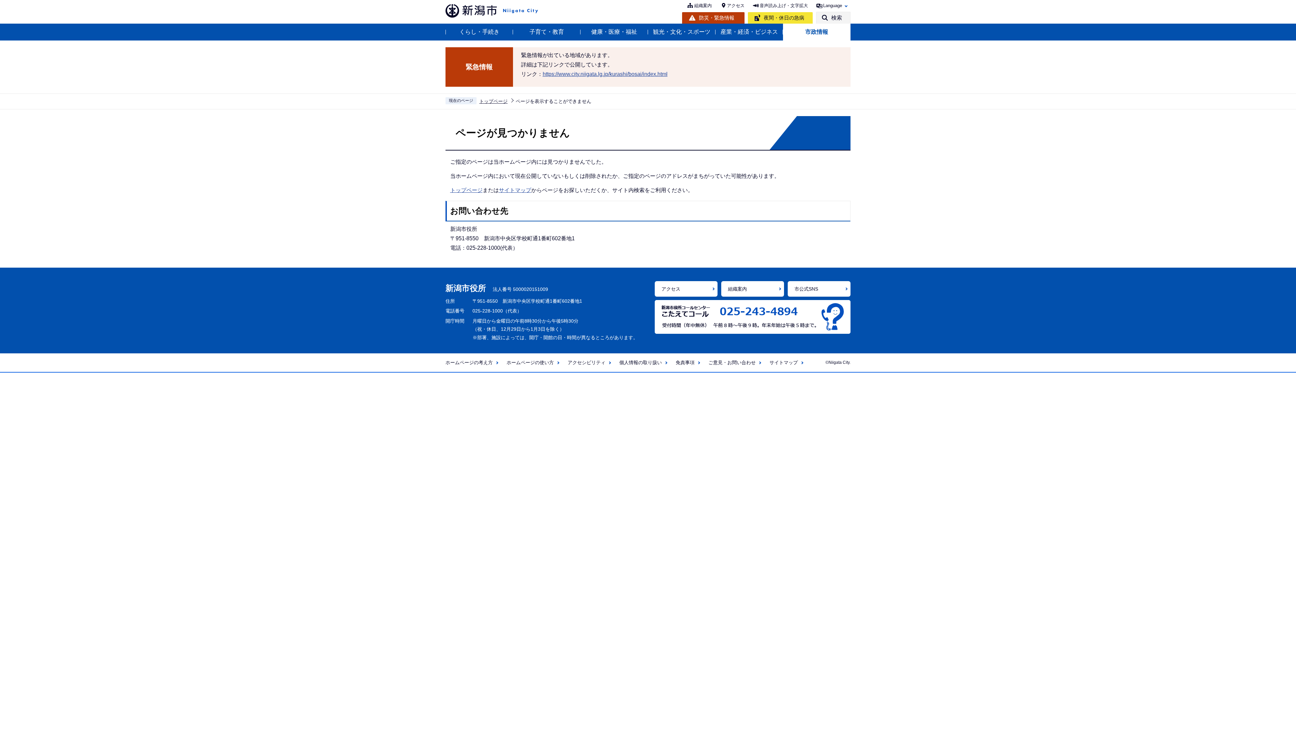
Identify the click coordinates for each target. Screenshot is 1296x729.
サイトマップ (515, 190)
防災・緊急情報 (716, 18)
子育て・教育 (547, 32)
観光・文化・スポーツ (681, 32)
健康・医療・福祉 (614, 32)
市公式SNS (806, 289)
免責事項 (685, 362)
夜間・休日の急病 (784, 18)
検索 (836, 18)
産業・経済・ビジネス (749, 32)
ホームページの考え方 (469, 362)
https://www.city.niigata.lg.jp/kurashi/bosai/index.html (605, 74)
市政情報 (816, 32)
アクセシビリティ (586, 362)
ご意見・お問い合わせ (732, 362)
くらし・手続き (479, 32)
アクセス (736, 5)
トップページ (493, 101)
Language (832, 5)
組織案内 (703, 5)
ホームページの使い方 (530, 362)
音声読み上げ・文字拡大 (784, 5)
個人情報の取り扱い (640, 362)
